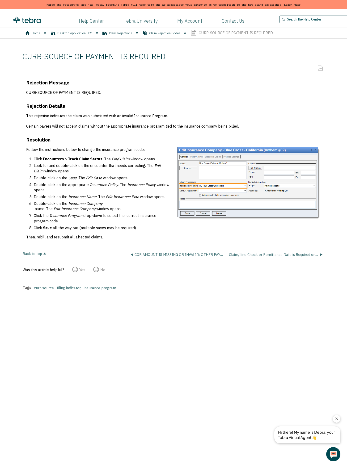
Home (36, 33)
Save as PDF (319, 68)
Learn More (292, 4)
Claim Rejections (120, 33)
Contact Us (233, 21)
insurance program (100, 288)
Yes (82, 269)
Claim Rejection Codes (164, 33)
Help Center (91, 21)
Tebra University (140, 21)
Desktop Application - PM (75, 33)
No (102, 269)
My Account (189, 21)
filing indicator (68, 288)
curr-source (44, 288)
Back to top (32, 253)
